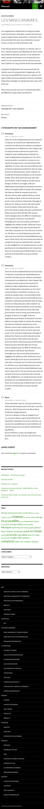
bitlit (30, 513)
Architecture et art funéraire (16, 592)
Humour (7, 786)
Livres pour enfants (11, 682)
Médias (4, 695)
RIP (5, 623)
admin (19, 25)
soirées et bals (9, 614)
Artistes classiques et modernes (16, 596)
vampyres (7, 541)
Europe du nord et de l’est (14, 759)
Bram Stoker (35, 513)
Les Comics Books (10, 664)
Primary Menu (41, 6)
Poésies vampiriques (15, 531)
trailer (37, 535)
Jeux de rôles (9, 790)
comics (28, 517)
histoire (3, 524)
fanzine (27, 521)
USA (19, 537)
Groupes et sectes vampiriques (16, 637)
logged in (16, 453)
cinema (17, 516)
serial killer (11, 534)
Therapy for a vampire (9, 484)
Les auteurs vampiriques (13, 655)
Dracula (6, 521)
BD (27, 513)
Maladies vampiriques (12, 641)
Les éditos (5, 619)
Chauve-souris (6, 517)
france (36, 521)
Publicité (7, 713)
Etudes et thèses (10, 650)
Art (2, 587)
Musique (6, 527)
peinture (37, 528)
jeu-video (18, 524)
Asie (23, 513)
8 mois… (5, 116)
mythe (14, 527)
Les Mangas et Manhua (12, 668)
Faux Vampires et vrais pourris (16, 632)
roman (37, 531)
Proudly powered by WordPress (11, 806)
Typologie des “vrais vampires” (12, 107)
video (17, 542)
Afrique (4, 513)
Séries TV (7, 718)
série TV (31, 535)
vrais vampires (25, 542)
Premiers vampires (11, 772)
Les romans (8, 673)
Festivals (7, 610)
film (32, 521)
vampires (25, 538)
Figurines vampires (11, 781)
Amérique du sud (10, 750)
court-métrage (37, 517)
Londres (30, 524)
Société (4, 777)
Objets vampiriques (11, 795)
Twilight (13, 538)
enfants (21, 521)
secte (3, 535)
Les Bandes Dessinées (12, 659)
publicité (28, 531)
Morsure (5, 6)
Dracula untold (7, 479)
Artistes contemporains (13, 601)
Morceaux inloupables (13, 736)
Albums (7, 727)
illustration (10, 524)
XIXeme (35, 541)
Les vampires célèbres (12, 768)
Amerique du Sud (15, 513)
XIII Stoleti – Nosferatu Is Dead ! (13, 475)
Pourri (4, 531)
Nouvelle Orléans (23, 528)
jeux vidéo (8, 709)
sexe (20, 535)
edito (15, 521)
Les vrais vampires (8, 628)
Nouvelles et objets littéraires (16, 686)
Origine (4, 741)
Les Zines (7, 677)
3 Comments (27, 25)
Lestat (25, 524)
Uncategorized (7, 16)
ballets (7, 605)
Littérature (6, 646)
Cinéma (6, 700)
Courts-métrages (11, 704)
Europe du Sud (9, 763)
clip (24, 517)
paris (32, 528)
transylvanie (5, 538)
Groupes (7, 732)
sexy (24, 534)
